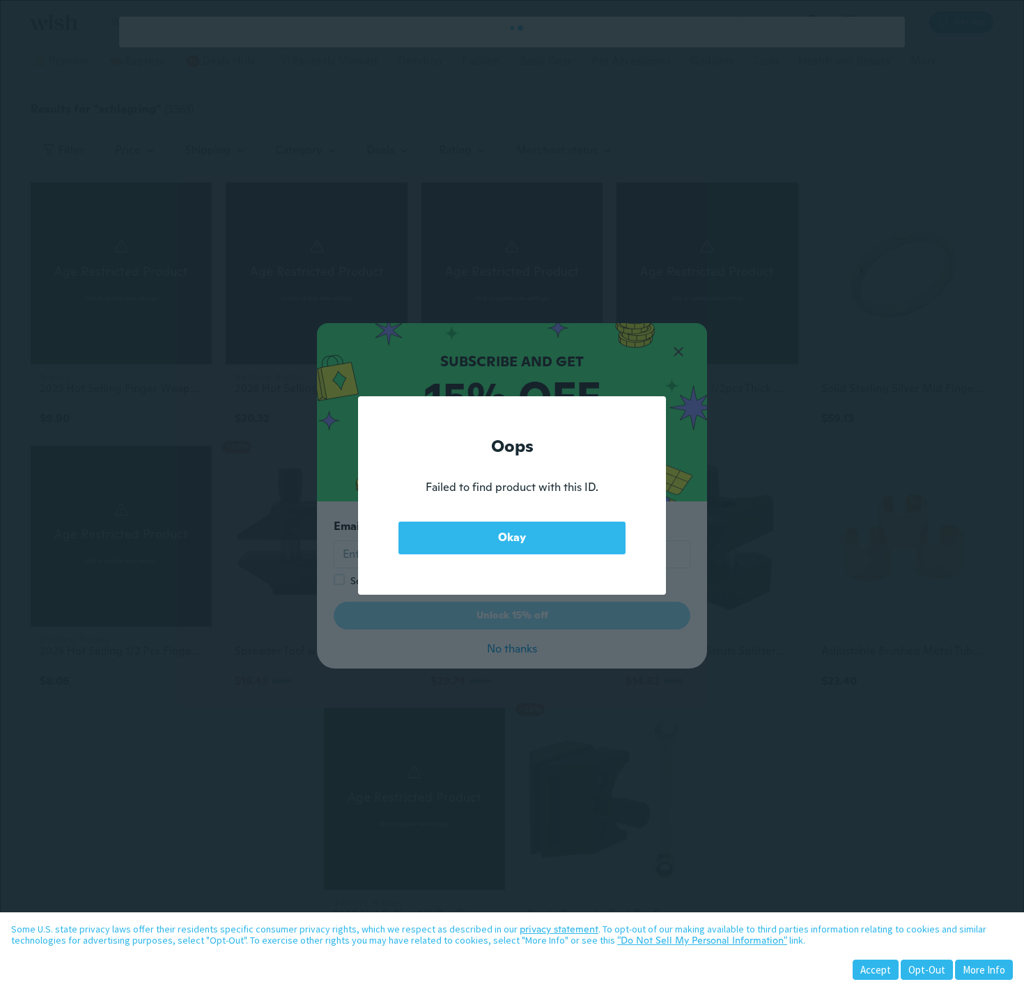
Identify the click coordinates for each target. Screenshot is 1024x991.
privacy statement (559, 929)
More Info (984, 969)
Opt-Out (926, 969)
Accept (875, 969)
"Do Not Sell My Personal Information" (702, 940)
